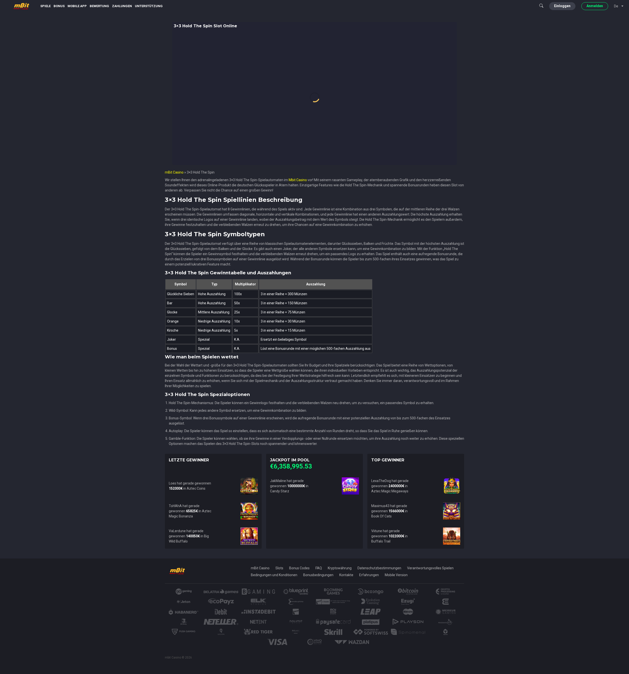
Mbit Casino (298, 180)
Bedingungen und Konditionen (274, 575)
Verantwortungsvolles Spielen (430, 568)
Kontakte (346, 575)
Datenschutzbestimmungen (379, 568)
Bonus (59, 6)
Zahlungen (122, 6)
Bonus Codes (299, 568)
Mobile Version (396, 575)
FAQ (318, 568)
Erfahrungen (369, 575)
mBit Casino (174, 172)
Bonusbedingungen (318, 575)
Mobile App (77, 6)
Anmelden (594, 6)
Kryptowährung (340, 568)
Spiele (45, 6)
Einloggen (562, 6)
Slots (279, 568)
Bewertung (99, 6)
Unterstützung (149, 6)
